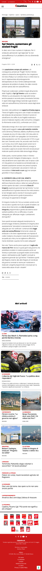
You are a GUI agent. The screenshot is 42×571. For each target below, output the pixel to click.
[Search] (25, 2)
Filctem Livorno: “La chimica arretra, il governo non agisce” (10, 416)
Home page (5, 14)
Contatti (4, 2)
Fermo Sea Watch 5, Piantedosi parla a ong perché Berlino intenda (19, 337)
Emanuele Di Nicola (6, 381)
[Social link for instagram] (35, 1)
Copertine (11, 14)
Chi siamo (21, 557)
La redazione (11, 2)
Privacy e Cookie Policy (21, 567)
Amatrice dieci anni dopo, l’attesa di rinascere (19, 497)
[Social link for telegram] (40, 1)
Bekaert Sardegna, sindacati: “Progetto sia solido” (9, 450)
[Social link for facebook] (32, 1)
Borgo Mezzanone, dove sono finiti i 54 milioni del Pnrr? (30, 416)
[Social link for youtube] (38, 1)
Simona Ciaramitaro (6, 340)
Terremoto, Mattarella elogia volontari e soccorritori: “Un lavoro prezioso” (17, 465)
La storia (21, 565)
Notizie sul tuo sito (21, 563)
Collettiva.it (21, 540)
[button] (32, 64)
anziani (7, 277)
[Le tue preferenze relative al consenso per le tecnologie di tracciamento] (38, 567)
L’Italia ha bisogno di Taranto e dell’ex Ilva (30, 449)
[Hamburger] (2, 6)
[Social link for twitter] (30, 1)
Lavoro (17, 14)
